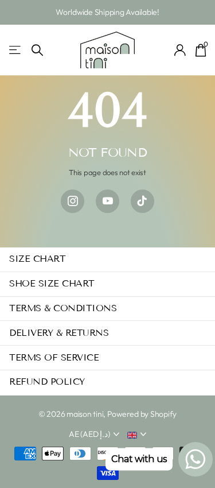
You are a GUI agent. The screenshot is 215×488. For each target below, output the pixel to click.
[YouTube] (107, 201)
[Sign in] (180, 50)
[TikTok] (142, 201)
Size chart (37, 258)
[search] (37, 50)
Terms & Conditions (62, 308)
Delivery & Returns (58, 332)
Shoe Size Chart (52, 283)
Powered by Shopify (142, 414)
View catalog (15, 50)
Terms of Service (54, 357)
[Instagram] (72, 201)
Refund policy (47, 381)
